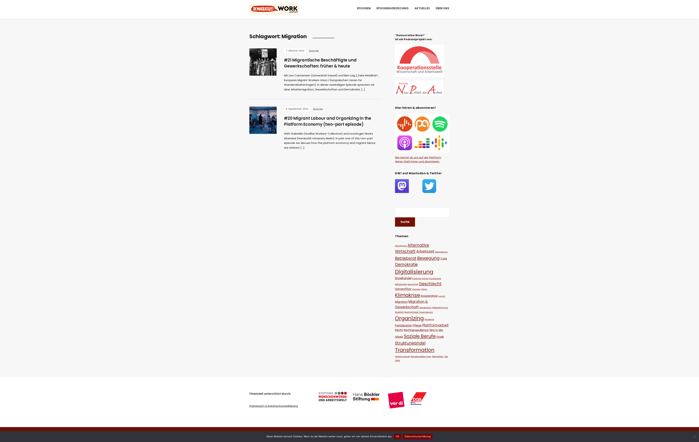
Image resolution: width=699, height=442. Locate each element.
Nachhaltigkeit (411, 312)
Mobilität (399, 312)
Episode (314, 50)
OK (397, 436)
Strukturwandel (410, 343)
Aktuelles (422, 8)
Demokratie (406, 264)
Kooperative (429, 296)
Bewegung (428, 258)
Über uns (442, 8)
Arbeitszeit (425, 251)
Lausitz (441, 296)
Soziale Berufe (420, 336)
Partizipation (403, 325)
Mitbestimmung (440, 307)
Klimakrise (407, 295)
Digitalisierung (414, 271)
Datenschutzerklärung (418, 436)
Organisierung (426, 312)
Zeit (446, 356)
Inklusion (416, 289)
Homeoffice (403, 289)
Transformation (415, 350)
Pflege (417, 325)
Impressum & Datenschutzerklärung (273, 406)
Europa (425, 278)
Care (443, 258)
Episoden (364, 8)
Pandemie (429, 319)
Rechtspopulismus (416, 330)
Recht (399, 330)
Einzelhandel (403, 278)
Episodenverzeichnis (392, 8)
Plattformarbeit (435, 325)
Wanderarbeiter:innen (420, 356)
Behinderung (441, 252)
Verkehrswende (402, 356)
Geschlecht (430, 283)
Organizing (409, 318)
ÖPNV (397, 360)
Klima (424, 289)
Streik (440, 337)
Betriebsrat (405, 258)
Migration (401, 302)
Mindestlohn (426, 307)
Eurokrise (416, 278)
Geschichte (412, 284)
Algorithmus (401, 245)
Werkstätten (438, 356)
